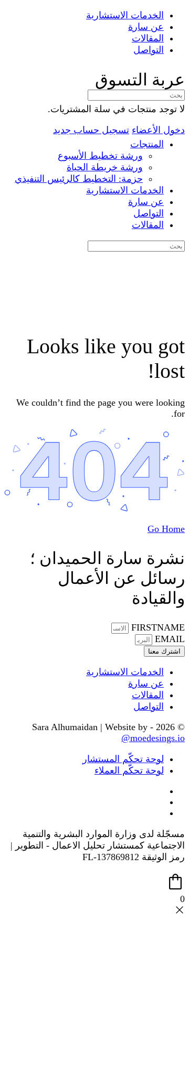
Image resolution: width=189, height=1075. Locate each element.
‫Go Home (166, 529)
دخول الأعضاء (158, 130)
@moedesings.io (153, 738)
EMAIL (168, 639)
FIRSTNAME (157, 627)
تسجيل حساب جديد (91, 130)
